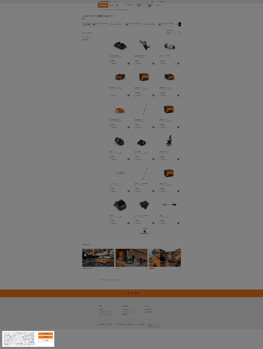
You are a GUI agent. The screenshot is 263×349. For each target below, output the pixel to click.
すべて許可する (45, 333)
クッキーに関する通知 (16, 345)
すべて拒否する (45, 337)
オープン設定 (45, 340)
